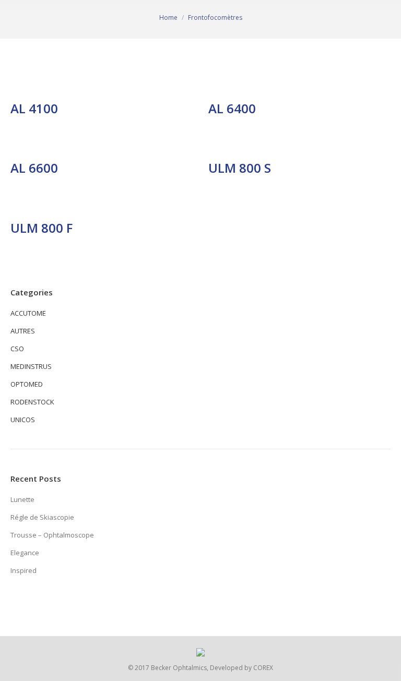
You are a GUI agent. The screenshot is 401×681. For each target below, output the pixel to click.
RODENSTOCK (32, 402)
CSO (17, 348)
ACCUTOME (28, 313)
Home (168, 17)
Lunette (22, 499)
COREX (263, 667)
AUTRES (22, 331)
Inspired (23, 570)
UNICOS (22, 419)
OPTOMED (26, 384)
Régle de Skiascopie (42, 517)
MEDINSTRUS (31, 366)
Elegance (24, 552)
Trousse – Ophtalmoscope (52, 535)
